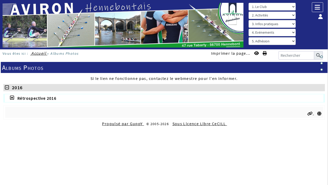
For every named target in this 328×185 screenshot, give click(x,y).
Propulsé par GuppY (123, 123)
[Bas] (321, 69)
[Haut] (321, 56)
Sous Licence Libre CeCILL (199, 123)
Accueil (38, 53)
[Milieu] (321, 63)
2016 (16, 87)
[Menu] (317, 7)
